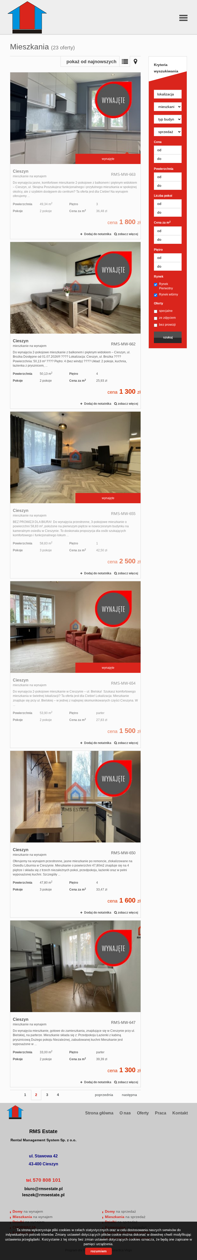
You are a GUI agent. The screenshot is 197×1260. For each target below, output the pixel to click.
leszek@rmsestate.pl (43, 1194)
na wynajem (28, 1211)
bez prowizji (167, 324)
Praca (160, 1113)
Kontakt (180, 1113)
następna (129, 1095)
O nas (125, 1113)
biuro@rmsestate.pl (43, 1189)
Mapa (135, 61)
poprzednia (104, 1095)
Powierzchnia (163, 169)
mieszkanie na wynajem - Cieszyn (75, 155)
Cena (158, 142)
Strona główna (99, 1113)
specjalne (166, 311)
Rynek (158, 276)
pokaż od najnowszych (91, 61)
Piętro (158, 249)
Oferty (158, 303)
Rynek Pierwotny (166, 286)
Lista (124, 61)
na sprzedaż (120, 1211)
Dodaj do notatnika (97, 234)
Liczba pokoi (163, 196)
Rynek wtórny (168, 294)
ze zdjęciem (167, 318)
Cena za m (162, 222)
